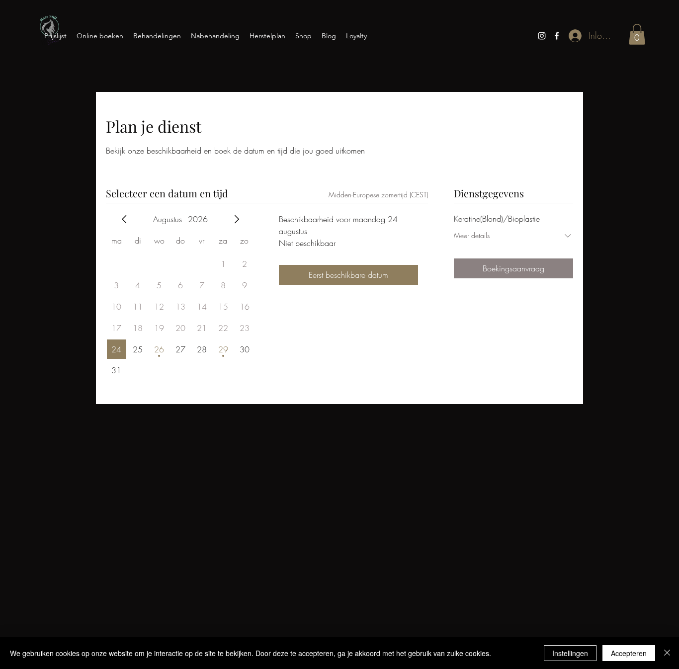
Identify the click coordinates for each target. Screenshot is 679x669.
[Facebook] (557, 36)
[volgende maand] (237, 219)
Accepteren (629, 653)
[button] (637, 34)
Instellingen (570, 653)
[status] (378, 194)
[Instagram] (542, 36)
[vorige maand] (124, 219)
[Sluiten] (667, 653)
